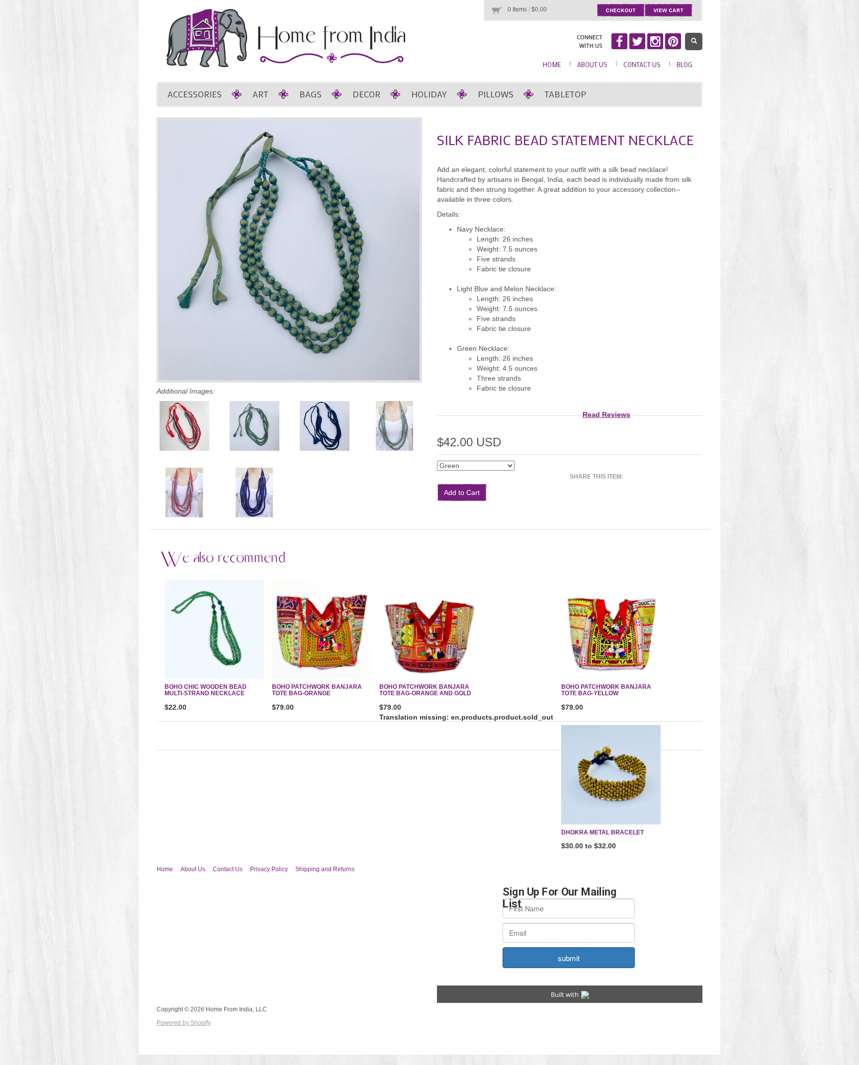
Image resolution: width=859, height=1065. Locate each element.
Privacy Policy (269, 869)
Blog (684, 64)
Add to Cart (462, 492)
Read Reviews (606, 414)
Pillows (496, 94)
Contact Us (642, 64)
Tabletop (565, 94)
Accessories (195, 94)
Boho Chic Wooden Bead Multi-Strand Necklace (206, 690)
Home (552, 64)
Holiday (429, 94)
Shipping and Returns (324, 869)
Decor (366, 94)
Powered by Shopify (184, 1022)
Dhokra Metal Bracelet (602, 832)
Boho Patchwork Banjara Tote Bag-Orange (317, 690)
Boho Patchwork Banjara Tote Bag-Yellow (606, 690)
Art (260, 94)
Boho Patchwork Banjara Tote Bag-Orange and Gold (425, 690)
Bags (310, 94)
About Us (592, 64)
